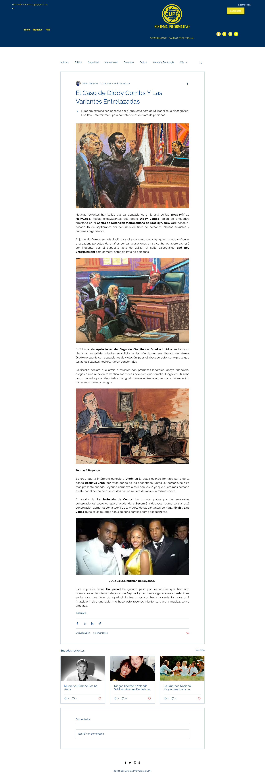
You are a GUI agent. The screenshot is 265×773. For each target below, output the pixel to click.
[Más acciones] (187, 83)
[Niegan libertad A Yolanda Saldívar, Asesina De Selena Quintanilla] (132, 668)
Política (78, 62)
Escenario (129, 62)
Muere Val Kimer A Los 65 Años (80, 687)
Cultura (143, 62)
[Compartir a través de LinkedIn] (92, 623)
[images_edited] (236, 34)
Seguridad (93, 62)
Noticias (64, 62)
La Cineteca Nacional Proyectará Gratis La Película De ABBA (177, 687)
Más (182, 62)
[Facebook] (218, 34)
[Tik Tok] (139, 762)
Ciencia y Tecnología (163, 62)
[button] (200, 62)
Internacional (111, 62)
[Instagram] (230, 34)
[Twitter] (224, 34)
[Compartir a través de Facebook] (77, 623)
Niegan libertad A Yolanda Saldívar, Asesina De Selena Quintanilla (132, 687)
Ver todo (200, 650)
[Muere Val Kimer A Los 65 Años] (83, 668)
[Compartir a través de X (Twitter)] (84, 623)
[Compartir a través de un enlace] (99, 623)
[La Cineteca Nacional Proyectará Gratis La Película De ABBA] (182, 668)
